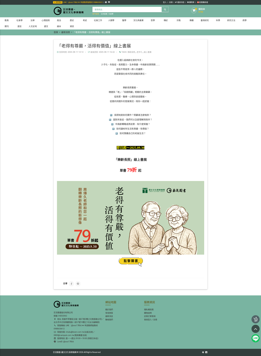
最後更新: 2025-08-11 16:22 (102, 52)
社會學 (110, 14)
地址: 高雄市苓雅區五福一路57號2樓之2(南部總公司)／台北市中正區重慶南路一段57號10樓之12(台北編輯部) (79, 320)
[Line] (78, 283)
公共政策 (104, 14)
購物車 (191, 2)
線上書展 (147, 52)
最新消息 (180, 2)
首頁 (56, 32)
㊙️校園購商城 (202, 2)
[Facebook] (71, 283)
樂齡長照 (131, 52)
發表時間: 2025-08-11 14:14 (71, 52)
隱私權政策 (149, 309)
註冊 (171, 2)
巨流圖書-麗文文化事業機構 (65, 352)
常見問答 (109, 313)
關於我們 (109, 309)
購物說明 (148, 313)
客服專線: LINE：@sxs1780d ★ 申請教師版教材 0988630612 (76, 327)
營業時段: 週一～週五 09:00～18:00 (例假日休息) (77, 338)
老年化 (139, 52)
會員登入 (148, 319)
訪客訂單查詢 (150, 316)
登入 (165, 2)
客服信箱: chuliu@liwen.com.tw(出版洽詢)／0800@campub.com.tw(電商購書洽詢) (74, 333)
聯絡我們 (109, 319)
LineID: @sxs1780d (65, 342)
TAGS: (124, 52)
